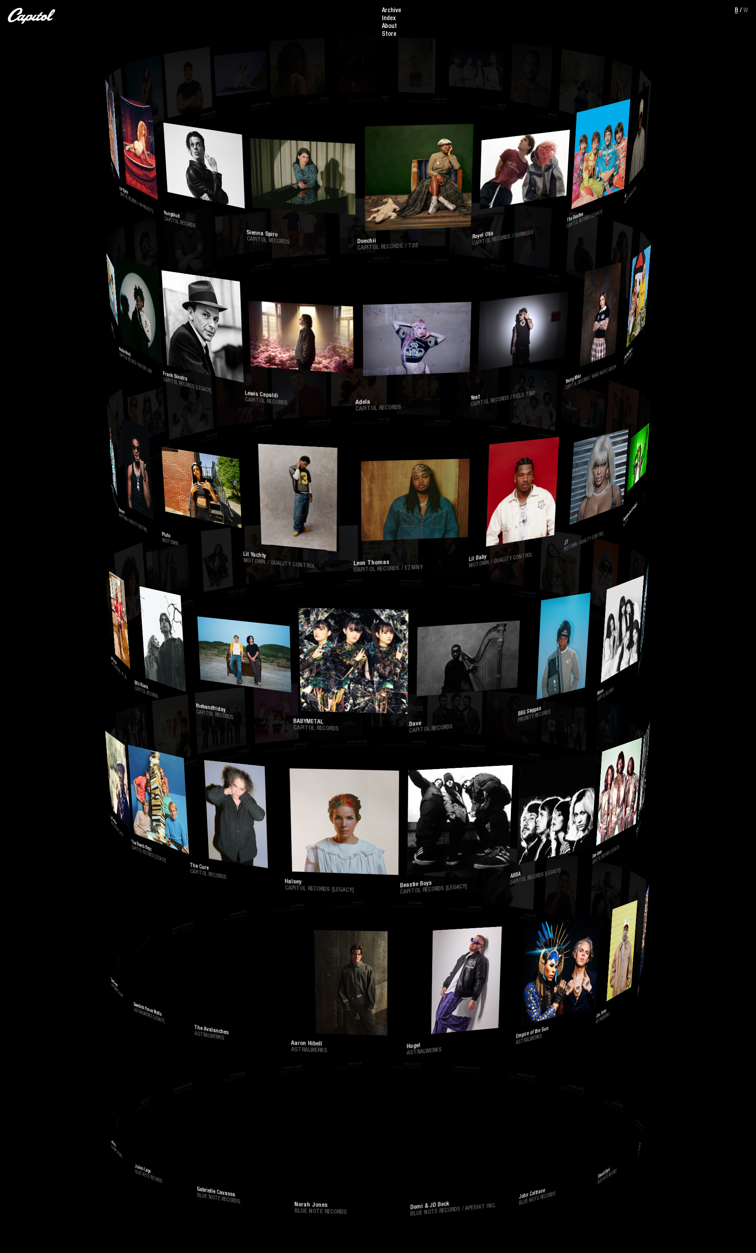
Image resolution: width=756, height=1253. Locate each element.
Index (389, 19)
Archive (391, 11)
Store (389, 35)
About (389, 27)
